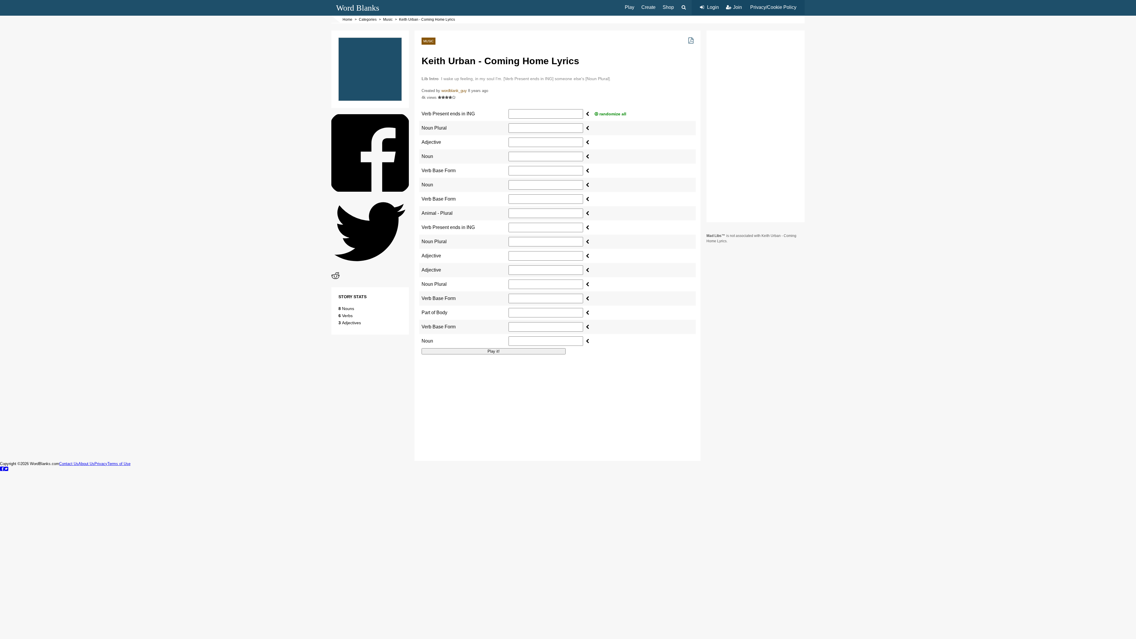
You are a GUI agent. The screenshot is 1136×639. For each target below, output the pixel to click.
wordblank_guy (454, 90)
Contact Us (68, 464)
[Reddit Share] (335, 278)
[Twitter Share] (370, 268)
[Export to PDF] (690, 40)
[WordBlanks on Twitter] (6, 468)
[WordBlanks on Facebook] (2, 468)
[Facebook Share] (370, 190)
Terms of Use (118, 464)
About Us (86, 464)
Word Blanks (357, 7)
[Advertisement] (557, 400)
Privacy (100, 464)
